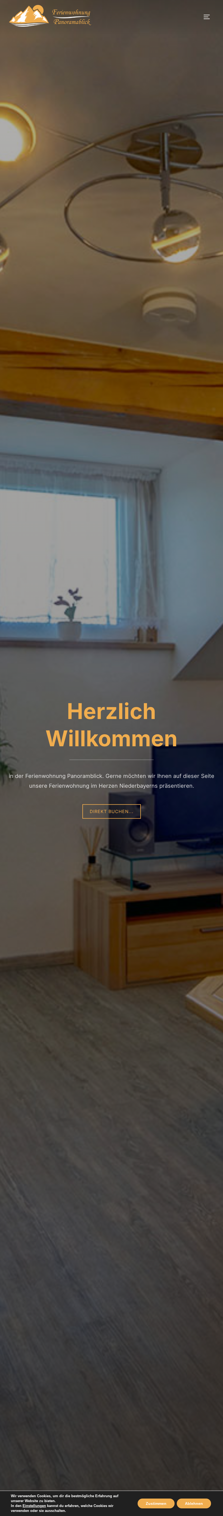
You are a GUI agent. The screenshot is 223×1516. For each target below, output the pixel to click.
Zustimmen (156, 1503)
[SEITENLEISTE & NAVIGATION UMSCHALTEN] (208, 17)
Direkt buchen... (112, 811)
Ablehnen (194, 1503)
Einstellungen (34, 1506)
